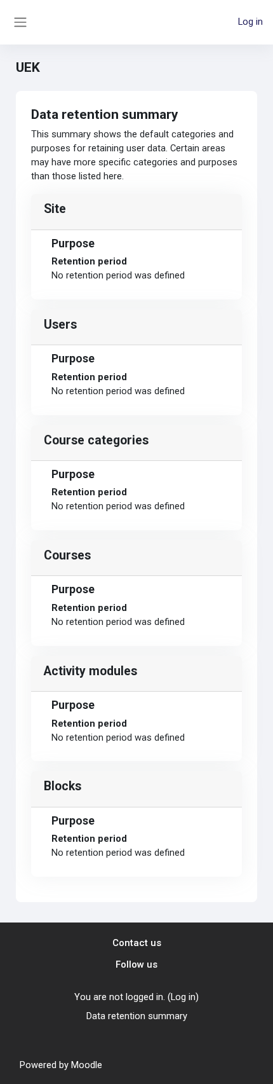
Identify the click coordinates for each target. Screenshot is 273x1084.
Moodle (86, 1065)
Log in (250, 21)
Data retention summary (136, 1016)
